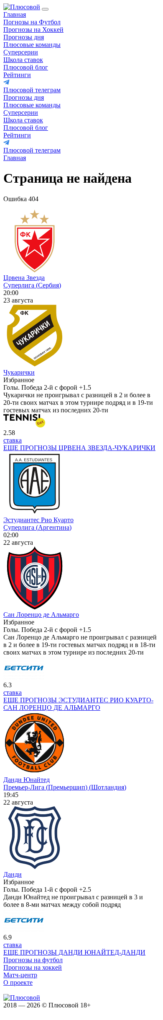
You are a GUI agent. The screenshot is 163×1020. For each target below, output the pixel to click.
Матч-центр (20, 975)
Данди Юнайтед (26, 779)
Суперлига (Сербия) (32, 285)
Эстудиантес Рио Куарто (38, 519)
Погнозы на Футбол (32, 22)
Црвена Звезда (24, 277)
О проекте (18, 982)
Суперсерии (20, 52)
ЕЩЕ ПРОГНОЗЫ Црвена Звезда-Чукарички (79, 447)
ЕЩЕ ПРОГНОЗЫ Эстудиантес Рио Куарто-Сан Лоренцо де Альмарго (78, 703)
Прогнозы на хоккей (32, 967)
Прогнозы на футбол (33, 959)
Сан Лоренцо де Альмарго (41, 614)
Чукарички (19, 372)
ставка (12, 440)
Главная (14, 14)
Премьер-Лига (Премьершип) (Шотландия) (64, 787)
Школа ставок (23, 59)
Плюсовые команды (32, 44)
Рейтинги (17, 74)
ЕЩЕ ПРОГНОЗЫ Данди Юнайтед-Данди (74, 952)
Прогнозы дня (23, 37)
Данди (12, 874)
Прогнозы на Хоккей (33, 29)
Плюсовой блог (25, 67)
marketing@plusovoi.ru (34, 990)
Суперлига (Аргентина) (37, 527)
